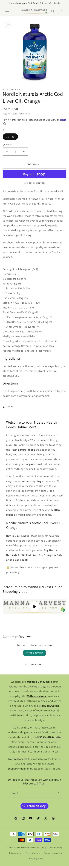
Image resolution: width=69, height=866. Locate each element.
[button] (7, 11)
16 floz (10, 136)
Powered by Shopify (37, 847)
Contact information (53, 853)
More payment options (34, 182)
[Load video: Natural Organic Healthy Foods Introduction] (34, 606)
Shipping (6, 114)
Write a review (34, 653)
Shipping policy (36, 858)
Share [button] (9, 406)
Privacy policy (15, 853)
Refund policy (56, 847)
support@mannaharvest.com (25, 768)
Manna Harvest (21, 847)
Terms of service (33, 853)
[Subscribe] (58, 793)
